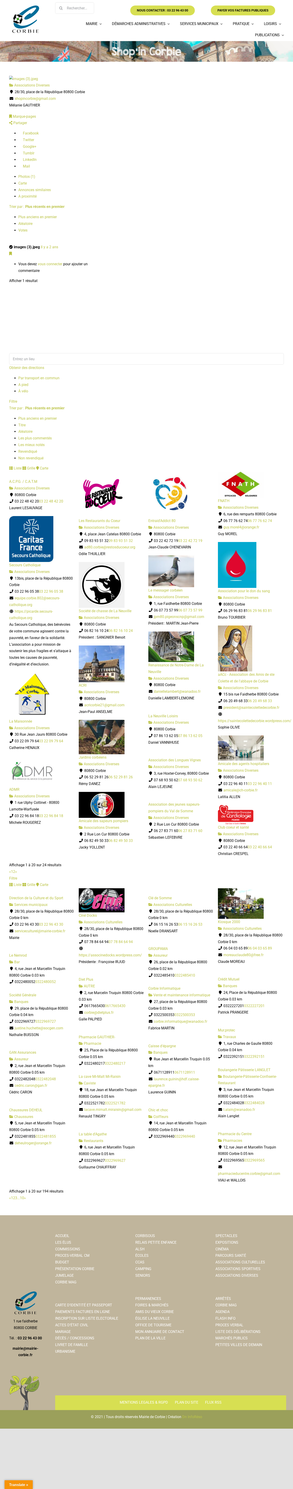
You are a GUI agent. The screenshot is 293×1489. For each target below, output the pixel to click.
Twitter (28, 140)
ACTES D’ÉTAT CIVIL (71, 1325)
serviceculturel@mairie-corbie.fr (40, 931)
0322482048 (45, 1079)
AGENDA (222, 1312)
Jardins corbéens (92, 757)
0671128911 (184, 1072)
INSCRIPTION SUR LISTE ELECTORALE (86, 1318)
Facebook (30, 133)
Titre (22, 425)
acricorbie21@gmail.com (104, 705)
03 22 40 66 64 (260, 847)
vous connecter (50, 264)
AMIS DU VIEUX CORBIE (154, 1312)
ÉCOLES (142, 1255)
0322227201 (254, 1006)
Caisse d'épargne (162, 1046)
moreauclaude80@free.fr (243, 955)
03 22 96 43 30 (51, 924)
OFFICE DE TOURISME (153, 1325)
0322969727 (45, 1021)
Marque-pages (24, 116)
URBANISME (65, 1351)
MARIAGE (63, 1332)
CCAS (139, 1262)
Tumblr (28, 153)
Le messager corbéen (165, 590)
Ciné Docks (88, 915)
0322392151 (254, 1056)
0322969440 (184, 1136)
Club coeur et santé (233, 827)
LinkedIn (29, 159)
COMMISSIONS (67, 1249)
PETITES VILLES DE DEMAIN (238, 1345)
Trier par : (37, 206)
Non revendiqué (30, 458)
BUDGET (62, 1262)
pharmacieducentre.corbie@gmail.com (249, 1173)
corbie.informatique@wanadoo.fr (180, 1021)
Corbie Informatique (164, 988)
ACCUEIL (62, 1236)
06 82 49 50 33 (121, 840)
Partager (19, 123)
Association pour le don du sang (244, 591)
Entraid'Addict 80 (162, 521)
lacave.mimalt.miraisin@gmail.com (112, 1109)
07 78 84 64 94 (121, 942)
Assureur (160, 955)
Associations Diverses (31, 85)
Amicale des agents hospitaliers (243, 764)
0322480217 (115, 1063)
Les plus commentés (35, 438)
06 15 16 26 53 (190, 924)
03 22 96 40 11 (260, 784)
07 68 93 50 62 (190, 780)
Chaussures (23, 1117)
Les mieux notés (31, 445)
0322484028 (254, 1103)
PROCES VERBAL (229, 1325)
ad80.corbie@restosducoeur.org (109, 547)
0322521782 (115, 1103)
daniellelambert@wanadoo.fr (177, 691)
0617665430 (115, 1006)
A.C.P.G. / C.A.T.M (23, 481)
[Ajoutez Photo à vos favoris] (10, 253)
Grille (30, 468)
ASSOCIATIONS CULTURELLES (240, 1262)
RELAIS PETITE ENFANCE (155, 1242)
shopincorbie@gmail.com (35, 98)
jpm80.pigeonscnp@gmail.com (179, 617)
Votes (22, 230)
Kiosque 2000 (229, 922)
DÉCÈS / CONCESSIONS (74, 1338)
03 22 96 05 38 (51, 591)
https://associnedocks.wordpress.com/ (110, 955)
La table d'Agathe (93, 1134)
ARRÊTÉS (223, 1298)
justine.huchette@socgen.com (39, 1028)
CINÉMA (222, 1249)
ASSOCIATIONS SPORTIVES (237, 1269)
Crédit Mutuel (228, 979)
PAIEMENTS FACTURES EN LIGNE (82, 1312)
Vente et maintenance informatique (181, 995)
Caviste (89, 1083)
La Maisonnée (20, 721)
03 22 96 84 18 (51, 816)
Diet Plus (86, 979)
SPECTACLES (226, 1236)
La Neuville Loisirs (163, 716)
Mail (26, 166)
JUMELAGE (64, 1275)
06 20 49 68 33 (260, 701)
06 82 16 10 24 (121, 631)
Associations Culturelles (102, 922)
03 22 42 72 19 (190, 541)
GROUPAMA (158, 949)
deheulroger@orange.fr (33, 1143)
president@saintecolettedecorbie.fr (251, 707)
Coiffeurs (160, 1117)
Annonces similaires (34, 190)
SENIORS (142, 1275)
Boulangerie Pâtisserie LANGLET (244, 1070)
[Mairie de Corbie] (25, 7)
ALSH (139, 1249)
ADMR (14, 789)
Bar (16, 962)
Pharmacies (232, 1140)
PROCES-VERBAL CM (72, 1255)
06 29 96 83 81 (260, 611)
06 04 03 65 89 (260, 948)
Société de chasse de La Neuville (105, 611)
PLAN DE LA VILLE (150, 1338)
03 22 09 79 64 (51, 741)
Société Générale (22, 995)
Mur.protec (226, 1030)
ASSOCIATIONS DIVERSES (236, 1275)
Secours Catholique (25, 565)
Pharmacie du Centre (235, 1134)
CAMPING (143, 1269)
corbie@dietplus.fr (99, 1012)
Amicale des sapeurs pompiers (103, 821)
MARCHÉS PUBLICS (231, 1338)
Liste (17, 468)
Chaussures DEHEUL (26, 1110)
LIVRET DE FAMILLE (71, 1345)
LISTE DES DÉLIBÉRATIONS (237, 1332)
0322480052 (45, 982)
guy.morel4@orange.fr (241, 527)
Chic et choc (158, 1110)
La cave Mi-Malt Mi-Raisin (100, 1076)
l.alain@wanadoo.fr (239, 1109)
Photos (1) (26, 176)
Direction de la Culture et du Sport (36, 898)
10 (22, 1198)
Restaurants (93, 1141)
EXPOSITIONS (226, 1242)
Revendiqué (27, 451)
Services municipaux (30, 904)
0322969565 (254, 1160)
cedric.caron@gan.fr (31, 1085)
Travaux (229, 1037)
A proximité (27, 196)
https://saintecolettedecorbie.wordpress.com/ (254, 721)
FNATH (223, 501)
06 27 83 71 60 (190, 831)
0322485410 (184, 975)
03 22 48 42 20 (51, 501)
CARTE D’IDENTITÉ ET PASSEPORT (83, 1305)
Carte (22, 183)
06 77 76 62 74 (260, 521)
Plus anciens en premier (37, 217)
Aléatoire (25, 223)
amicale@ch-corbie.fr (240, 790)
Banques (229, 986)
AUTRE (89, 986)
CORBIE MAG (65, 1282)
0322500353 (184, 1015)
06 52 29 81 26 (121, 777)
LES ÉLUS (63, 1242)
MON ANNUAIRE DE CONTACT (159, 1332)
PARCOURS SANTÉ (230, 1255)
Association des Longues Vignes (174, 760)
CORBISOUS (145, 1236)
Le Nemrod (18, 955)
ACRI (83, 685)
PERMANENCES (148, 1298)
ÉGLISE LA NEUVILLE (152, 1318)
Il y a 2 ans (49, 247)
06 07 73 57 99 (190, 610)
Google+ (29, 146)
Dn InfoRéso (192, 1417)
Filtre (13, 401)
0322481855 (45, 1136)
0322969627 (115, 1160)
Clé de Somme (160, 898)
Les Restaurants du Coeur (99, 521)
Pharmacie (92, 1043)
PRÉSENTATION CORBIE (74, 1269)
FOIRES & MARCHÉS (151, 1305)
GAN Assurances (22, 1052)
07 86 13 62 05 (190, 736)
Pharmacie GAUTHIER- (97, 1037)
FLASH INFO (225, 1318)
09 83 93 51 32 (121, 541)
